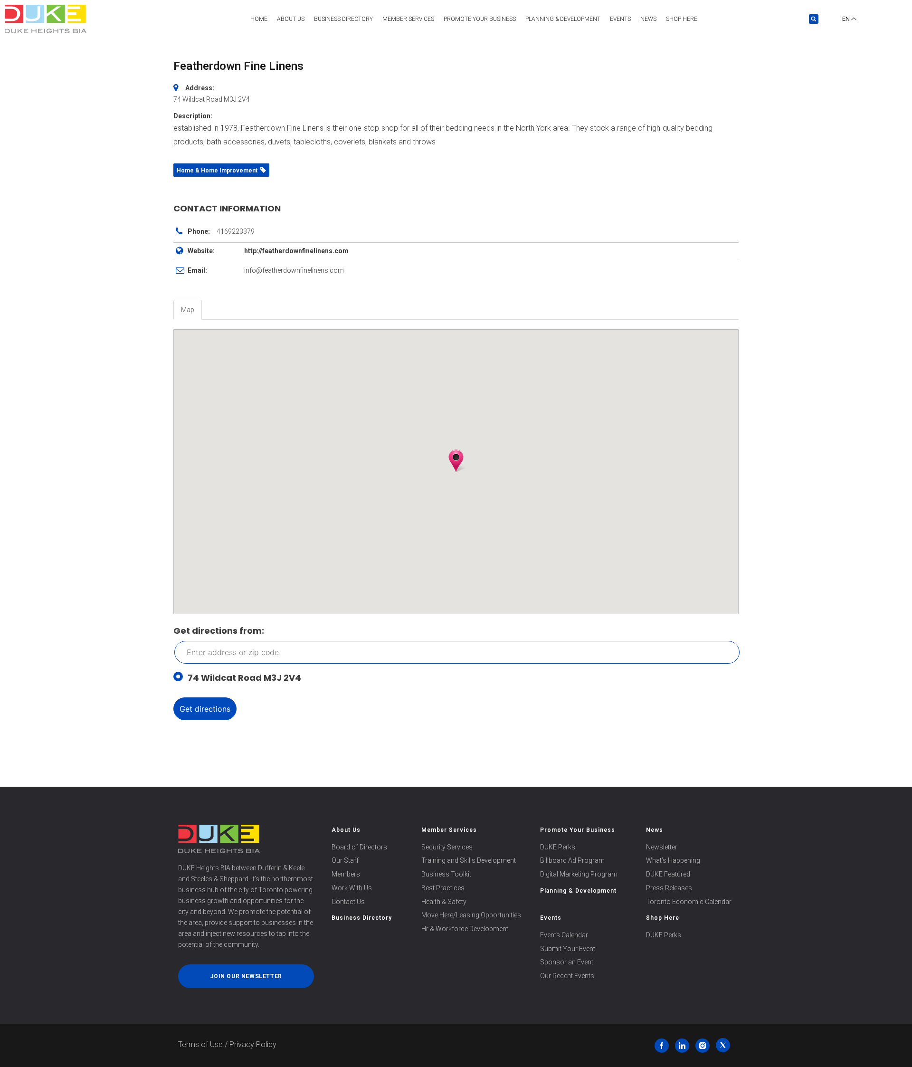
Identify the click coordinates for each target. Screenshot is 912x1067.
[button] (813, 19)
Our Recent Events (567, 976)
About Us (290, 19)
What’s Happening (673, 860)
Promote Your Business (577, 830)
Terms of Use (200, 1044)
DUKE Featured (668, 874)
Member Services (449, 830)
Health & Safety (443, 901)
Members (346, 874)
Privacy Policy (252, 1044)
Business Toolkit (446, 874)
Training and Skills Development (468, 860)
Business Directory (343, 19)
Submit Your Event (567, 949)
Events (620, 19)
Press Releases (669, 888)
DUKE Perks (557, 847)
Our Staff (345, 860)
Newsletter (661, 847)
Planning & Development (562, 19)
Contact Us (348, 901)
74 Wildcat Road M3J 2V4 (244, 678)
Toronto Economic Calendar (689, 901)
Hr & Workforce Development (464, 929)
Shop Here (681, 19)
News (648, 19)
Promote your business (480, 19)
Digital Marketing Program (579, 874)
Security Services (447, 847)
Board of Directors (359, 847)
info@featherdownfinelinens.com (294, 270)
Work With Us (352, 888)
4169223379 (236, 231)
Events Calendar (564, 935)
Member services (408, 19)
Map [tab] (187, 310)
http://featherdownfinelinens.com (296, 251)
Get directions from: (218, 631)
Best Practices (443, 888)
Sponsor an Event (566, 962)
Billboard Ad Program (572, 860)
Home (258, 19)
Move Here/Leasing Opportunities (471, 915)
